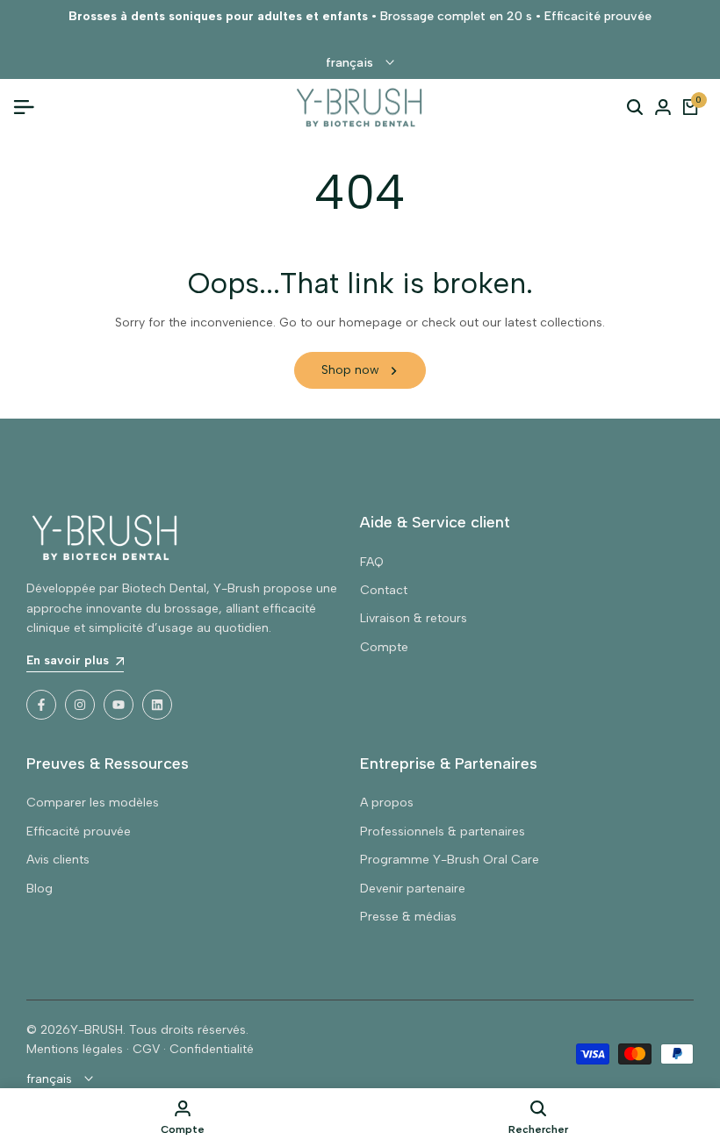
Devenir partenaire (412, 888)
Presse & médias (408, 916)
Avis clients (58, 859)
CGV (146, 1049)
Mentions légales (74, 1049)
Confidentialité (211, 1049)
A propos (387, 802)
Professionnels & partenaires (442, 831)
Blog (39, 888)
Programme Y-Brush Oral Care (449, 859)
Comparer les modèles (92, 802)
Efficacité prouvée (78, 831)
